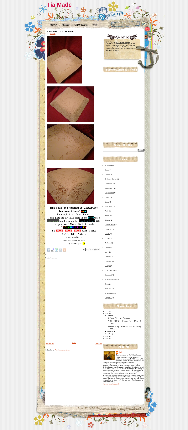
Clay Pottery (109, 188)
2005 (106, 338)
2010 (106, 313)
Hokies (107, 238)
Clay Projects (109, 193)
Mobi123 (142, 408)
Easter (107, 197)
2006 (106, 336)
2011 (106, 311)
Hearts (107, 234)
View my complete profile (111, 384)
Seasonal (108, 275)
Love (107, 252)
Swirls (107, 284)
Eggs (107, 202)
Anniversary (109, 165)
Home (74, 343)
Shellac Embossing (111, 279)
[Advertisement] (67, 320)
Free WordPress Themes (107, 410)
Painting (108, 256)
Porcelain (108, 261)
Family (107, 215)
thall (120, 352)
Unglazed (108, 297)
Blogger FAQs (131, 408)
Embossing (109, 206)
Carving (108, 174)
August (110, 331)
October (110, 315)
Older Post (98, 343)
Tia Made (59, 4)
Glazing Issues (110, 224)
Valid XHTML (140, 410)
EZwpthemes (130, 410)
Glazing (108, 220)
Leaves (107, 247)
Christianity (109, 183)
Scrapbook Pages (111, 270)
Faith (107, 211)
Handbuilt (108, 229)
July (108, 334)
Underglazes (109, 293)
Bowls (107, 170)
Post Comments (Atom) (62, 350)
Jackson (108, 243)
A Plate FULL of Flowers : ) (61, 31)
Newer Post (50, 343)
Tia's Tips (108, 288)
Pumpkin (108, 266)
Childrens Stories (111, 179)
